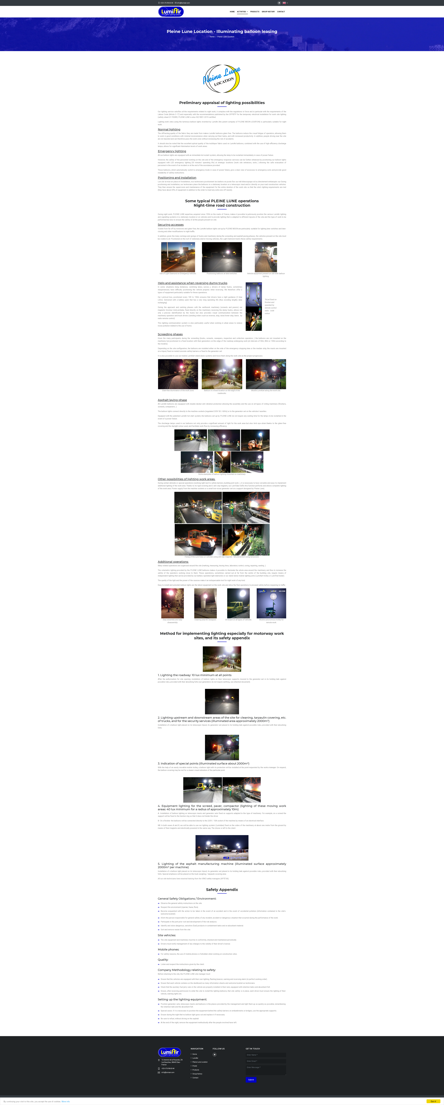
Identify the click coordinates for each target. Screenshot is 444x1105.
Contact (281, 12)
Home (232, 12)
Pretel (195, 1066)
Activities (241, 12)
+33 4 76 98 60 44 (166, 3)
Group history (268, 12)
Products (254, 12)
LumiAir (195, 1058)
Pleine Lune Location (200, 1062)
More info (66, 1101)
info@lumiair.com (183, 3)
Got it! (433, 1101)
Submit (251, 1080)
